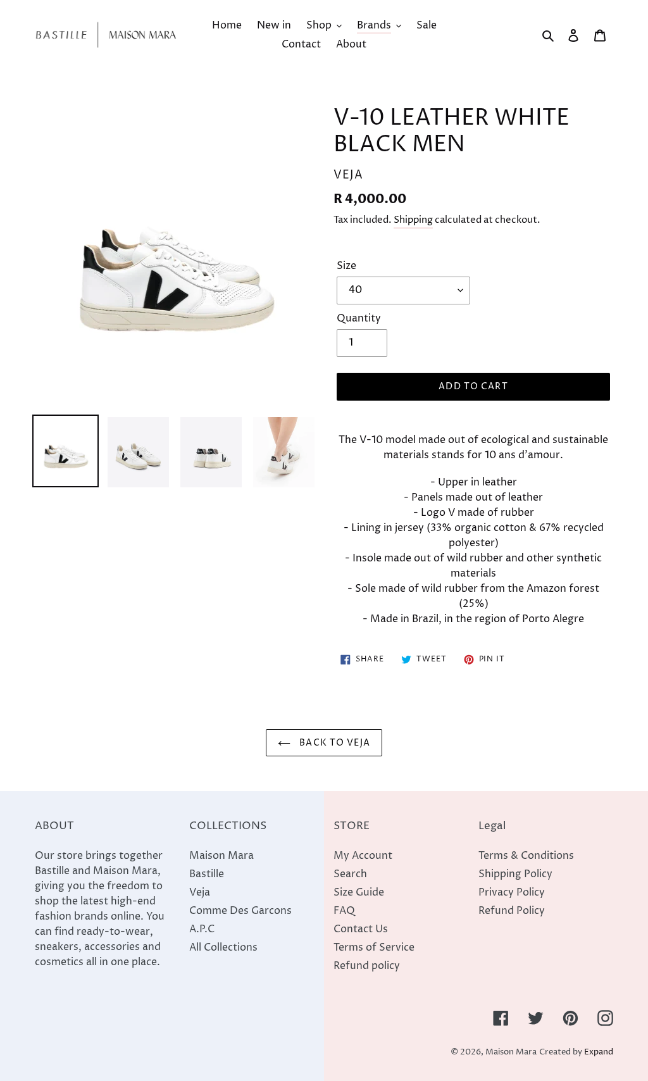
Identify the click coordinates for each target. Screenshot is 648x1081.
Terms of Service (373, 947)
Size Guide (358, 892)
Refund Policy (511, 911)
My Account (362, 856)
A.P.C (202, 929)
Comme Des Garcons (240, 911)
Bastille (206, 874)
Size (346, 266)
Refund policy (366, 966)
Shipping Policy (515, 874)
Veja (199, 892)
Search (350, 874)
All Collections (223, 947)
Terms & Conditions (526, 856)
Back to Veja (333, 743)
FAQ (344, 911)
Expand (598, 1052)
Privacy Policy (511, 892)
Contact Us (360, 929)
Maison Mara (221, 856)
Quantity (359, 318)
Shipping (413, 220)
